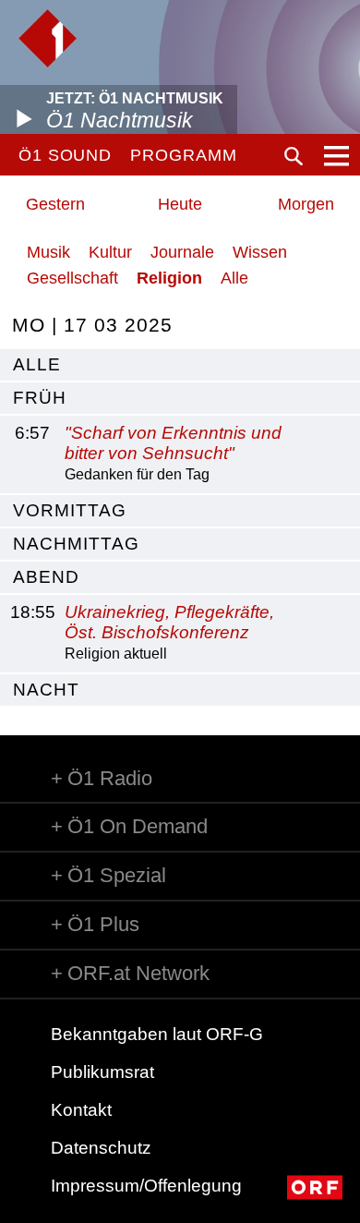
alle (37, 364)
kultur (110, 252)
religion (169, 278)
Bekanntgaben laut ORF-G (157, 1034)
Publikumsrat (102, 1072)
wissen (260, 252)
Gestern (55, 204)
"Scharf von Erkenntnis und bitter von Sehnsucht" (173, 443)
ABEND (46, 577)
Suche (293, 156)
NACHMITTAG (76, 543)
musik (48, 252)
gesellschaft (72, 278)
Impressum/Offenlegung (146, 1185)
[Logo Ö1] (47, 38)
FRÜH (39, 397)
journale (182, 252)
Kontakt (81, 1110)
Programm (183, 155)
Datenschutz (101, 1147)
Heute (180, 204)
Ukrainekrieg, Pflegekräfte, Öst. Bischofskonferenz (169, 622)
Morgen (306, 204)
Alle (234, 278)
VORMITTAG (69, 510)
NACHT (46, 689)
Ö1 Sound (65, 155)
